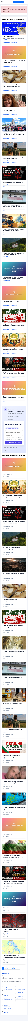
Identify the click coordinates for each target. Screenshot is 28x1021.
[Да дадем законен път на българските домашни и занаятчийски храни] (14, 81)
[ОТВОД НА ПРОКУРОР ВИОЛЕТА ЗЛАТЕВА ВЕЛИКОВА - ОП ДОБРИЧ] (14, 105)
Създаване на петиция (15, 442)
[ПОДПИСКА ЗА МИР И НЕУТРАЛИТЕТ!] (14, 296)
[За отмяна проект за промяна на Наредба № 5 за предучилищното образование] (14, 344)
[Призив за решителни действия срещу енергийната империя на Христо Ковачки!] (14, 273)
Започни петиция (18, 1)
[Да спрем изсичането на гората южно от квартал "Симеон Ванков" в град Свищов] (14, 392)
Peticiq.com (4, 2)
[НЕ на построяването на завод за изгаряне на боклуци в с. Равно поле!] (14, 153)
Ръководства (6, 987)
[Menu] (25, 2)
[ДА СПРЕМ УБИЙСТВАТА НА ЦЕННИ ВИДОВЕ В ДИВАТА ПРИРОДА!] (14, 57)
